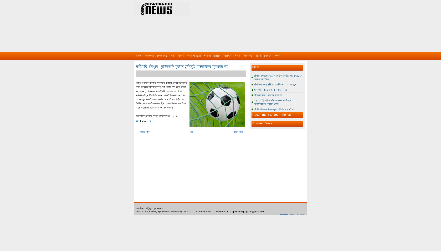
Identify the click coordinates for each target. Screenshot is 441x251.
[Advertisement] (257, 24)
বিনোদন (180, 55)
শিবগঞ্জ (237, 55)
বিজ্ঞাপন (277, 55)
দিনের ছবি (227, 55)
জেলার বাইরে (162, 55)
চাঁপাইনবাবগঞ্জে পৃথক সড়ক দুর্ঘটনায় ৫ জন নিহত (274, 109)
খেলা (172, 55)
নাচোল (258, 55)
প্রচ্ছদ (138, 55)
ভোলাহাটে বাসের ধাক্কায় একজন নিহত (270, 89)
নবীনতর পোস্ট (145, 132)
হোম (191, 132)
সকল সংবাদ (149, 55)
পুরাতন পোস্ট (238, 132)
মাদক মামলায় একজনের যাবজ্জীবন (268, 95)
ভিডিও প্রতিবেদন (194, 55)
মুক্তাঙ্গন (207, 55)
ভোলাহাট (267, 55)
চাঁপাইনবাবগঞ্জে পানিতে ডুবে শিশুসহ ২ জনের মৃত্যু (275, 84)
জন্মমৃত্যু (217, 55)
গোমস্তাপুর (247, 55)
